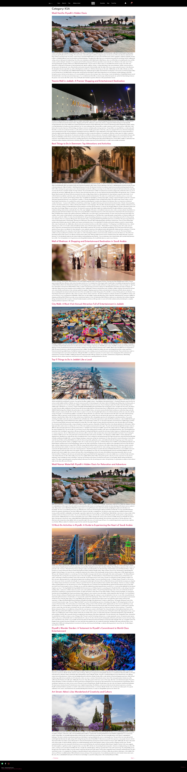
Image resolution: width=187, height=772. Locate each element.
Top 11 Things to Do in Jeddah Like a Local (72, 360)
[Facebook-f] (5, 763)
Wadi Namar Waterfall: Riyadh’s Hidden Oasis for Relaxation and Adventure (89, 464)
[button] (69, 3)
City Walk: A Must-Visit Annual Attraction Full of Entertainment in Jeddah (88, 304)
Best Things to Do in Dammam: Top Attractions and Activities (81, 144)
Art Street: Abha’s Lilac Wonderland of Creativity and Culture (82, 692)
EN (50, 3)
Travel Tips (113, 3)
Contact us (183, 767)
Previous (55, 758)
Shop (108, 3)
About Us (64, 3)
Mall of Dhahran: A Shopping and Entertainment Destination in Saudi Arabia (89, 241)
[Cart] (131, 3)
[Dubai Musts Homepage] (93, 3)
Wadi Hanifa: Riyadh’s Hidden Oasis (69, 13)
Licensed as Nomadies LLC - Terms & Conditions (11, 768)
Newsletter (102, 3)
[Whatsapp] (2, 763)
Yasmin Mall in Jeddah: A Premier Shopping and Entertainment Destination (88, 81)
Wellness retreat (76, 3)
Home (59, 3)
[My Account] (125, 3)
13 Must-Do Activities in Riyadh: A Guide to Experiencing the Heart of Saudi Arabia (92, 525)
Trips (69, 3)
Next (133, 758)
